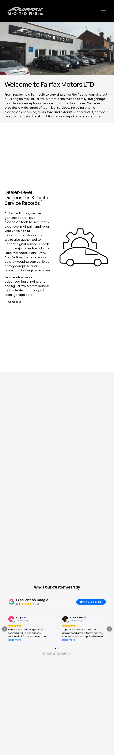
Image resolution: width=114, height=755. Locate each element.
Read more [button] (14, 640)
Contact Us (14, 302)
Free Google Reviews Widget (58, 654)
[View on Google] (11, 619)
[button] (4, 628)
